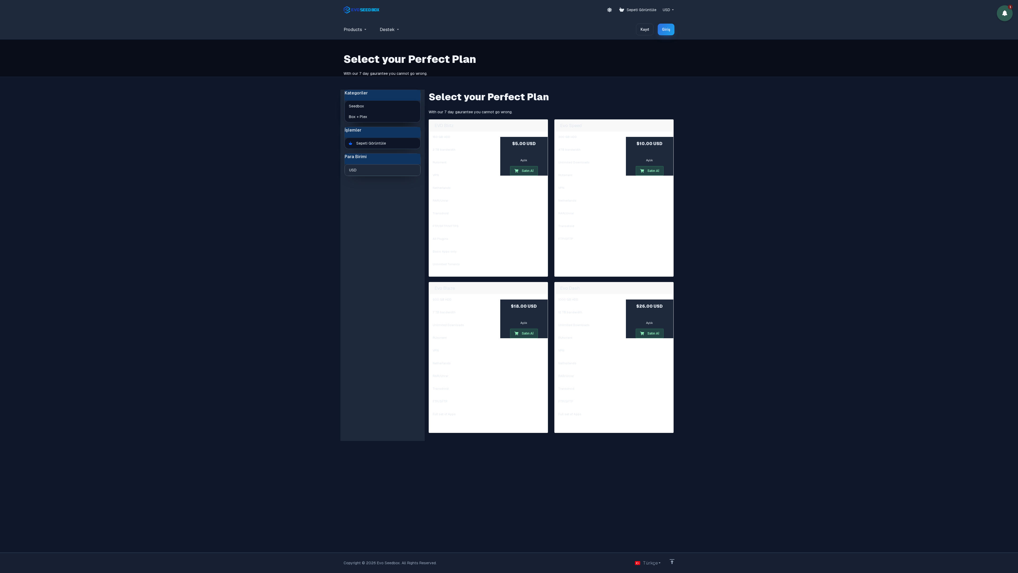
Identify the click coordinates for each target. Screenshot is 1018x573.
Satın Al (527, 171)
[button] (1005, 13)
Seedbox (356, 106)
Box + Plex (358, 117)
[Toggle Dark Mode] (609, 10)
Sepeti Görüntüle (370, 143)
